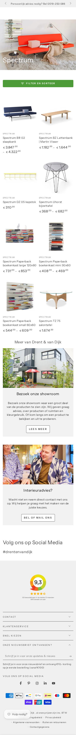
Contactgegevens (39, 727)
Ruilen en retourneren (54, 722)
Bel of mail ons (38, 517)
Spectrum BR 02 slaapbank (14, 139)
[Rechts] (70, 3)
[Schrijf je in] (71, 656)
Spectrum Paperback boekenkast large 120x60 (19, 263)
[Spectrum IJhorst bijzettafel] (56, 176)
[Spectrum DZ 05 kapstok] (20, 176)
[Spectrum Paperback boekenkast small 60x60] (20, 296)
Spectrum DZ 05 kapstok (19, 202)
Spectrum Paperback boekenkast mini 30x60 (55, 263)
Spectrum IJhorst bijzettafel (50, 204)
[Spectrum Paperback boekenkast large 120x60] (20, 236)
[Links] (6, 3)
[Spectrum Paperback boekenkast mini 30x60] (56, 236)
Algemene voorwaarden (26, 722)
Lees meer (38, 429)
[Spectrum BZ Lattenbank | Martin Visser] (56, 112)
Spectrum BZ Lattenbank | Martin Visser (56, 139)
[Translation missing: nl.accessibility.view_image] (38, 368)
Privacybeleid (53, 717)
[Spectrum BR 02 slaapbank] (20, 112)
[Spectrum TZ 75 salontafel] (56, 296)
